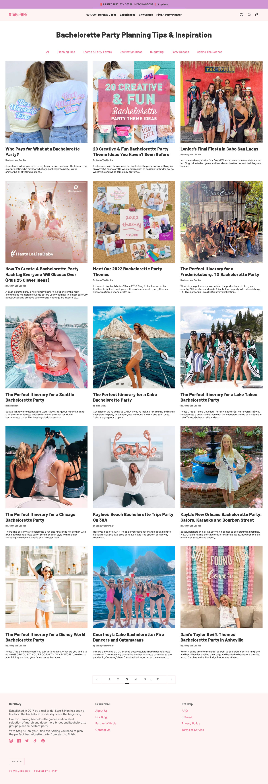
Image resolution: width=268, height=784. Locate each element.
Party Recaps (180, 52)
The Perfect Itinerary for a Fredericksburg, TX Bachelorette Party (219, 271)
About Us (101, 710)
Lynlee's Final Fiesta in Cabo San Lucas (219, 148)
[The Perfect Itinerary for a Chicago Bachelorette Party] (46, 467)
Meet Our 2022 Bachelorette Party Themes (127, 271)
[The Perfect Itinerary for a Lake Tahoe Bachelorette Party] (221, 347)
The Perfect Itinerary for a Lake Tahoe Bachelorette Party (218, 397)
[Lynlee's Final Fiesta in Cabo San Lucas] (221, 102)
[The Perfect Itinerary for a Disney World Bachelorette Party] (46, 587)
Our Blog (101, 717)
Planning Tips (66, 52)
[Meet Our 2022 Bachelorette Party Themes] (134, 222)
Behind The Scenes (209, 52)
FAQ (185, 710)
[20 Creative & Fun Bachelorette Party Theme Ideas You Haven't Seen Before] (134, 102)
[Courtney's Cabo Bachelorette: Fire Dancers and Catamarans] (134, 587)
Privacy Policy (191, 723)
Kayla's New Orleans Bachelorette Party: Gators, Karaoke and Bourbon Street (221, 517)
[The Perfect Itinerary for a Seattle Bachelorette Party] (46, 347)
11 (158, 679)
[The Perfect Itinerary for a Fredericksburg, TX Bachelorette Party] (221, 222)
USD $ (15, 761)
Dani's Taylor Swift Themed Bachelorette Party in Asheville (211, 637)
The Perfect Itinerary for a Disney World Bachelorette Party (45, 637)
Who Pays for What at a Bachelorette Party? (42, 151)
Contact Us (102, 730)
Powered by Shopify (46, 771)
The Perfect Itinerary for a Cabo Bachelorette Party (125, 397)
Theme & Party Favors (97, 52)
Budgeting (157, 52)
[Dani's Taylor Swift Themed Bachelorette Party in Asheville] (221, 587)
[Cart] (257, 15)
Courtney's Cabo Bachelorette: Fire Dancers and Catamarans (128, 637)
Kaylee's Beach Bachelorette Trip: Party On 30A (133, 517)
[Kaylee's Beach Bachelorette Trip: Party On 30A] (134, 467)
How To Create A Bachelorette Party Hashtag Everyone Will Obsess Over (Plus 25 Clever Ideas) (42, 274)
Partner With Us (105, 723)
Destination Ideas (131, 52)
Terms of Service (193, 730)
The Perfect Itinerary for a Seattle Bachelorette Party (39, 397)
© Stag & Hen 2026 (19, 771)
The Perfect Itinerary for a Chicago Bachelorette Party (40, 517)
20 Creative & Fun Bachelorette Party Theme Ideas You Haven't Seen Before (131, 151)
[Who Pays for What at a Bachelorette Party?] (46, 102)
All (48, 52)
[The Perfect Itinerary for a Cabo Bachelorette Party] (134, 347)
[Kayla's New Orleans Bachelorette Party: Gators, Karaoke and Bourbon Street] (221, 467)
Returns (187, 717)
